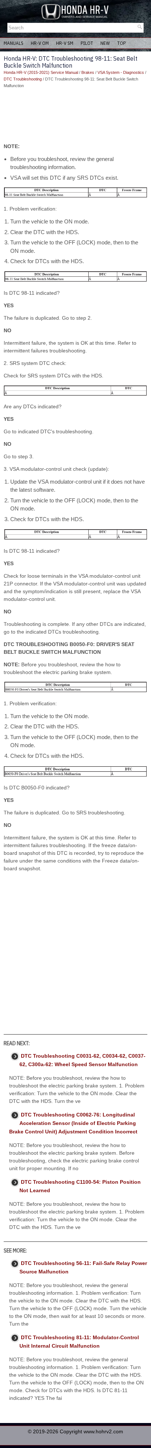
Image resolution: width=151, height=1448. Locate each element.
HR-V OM (40, 43)
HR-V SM (64, 43)
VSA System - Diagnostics (120, 72)
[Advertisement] (75, 116)
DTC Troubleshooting (23, 79)
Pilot (87, 43)
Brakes (87, 72)
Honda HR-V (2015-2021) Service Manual (41, 72)
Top (121, 43)
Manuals (13, 43)
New (105, 43)
